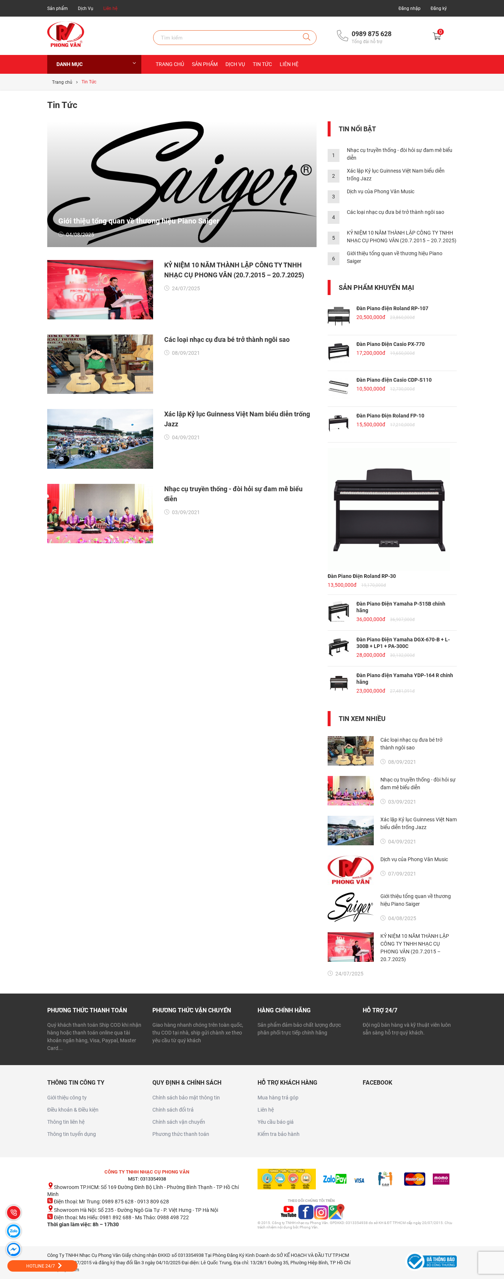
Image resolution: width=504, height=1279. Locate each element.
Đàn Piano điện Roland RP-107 (392, 308)
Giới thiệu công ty (67, 1098)
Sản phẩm (57, 8)
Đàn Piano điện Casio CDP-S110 (394, 380)
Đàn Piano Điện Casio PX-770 (390, 344)
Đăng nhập (409, 8)
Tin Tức (262, 64)
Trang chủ (170, 64)
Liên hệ (110, 8)
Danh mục (69, 64)
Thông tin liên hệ (65, 1122)
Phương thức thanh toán (180, 1134)
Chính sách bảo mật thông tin (186, 1098)
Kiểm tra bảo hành (279, 1134)
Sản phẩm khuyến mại (376, 287)
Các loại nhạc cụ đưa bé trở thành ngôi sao (227, 339)
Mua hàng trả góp (278, 1098)
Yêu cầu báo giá (276, 1122)
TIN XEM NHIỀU (362, 718)
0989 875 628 (371, 34)
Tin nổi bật (357, 129)
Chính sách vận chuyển (178, 1122)
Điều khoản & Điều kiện (73, 1110)
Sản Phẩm (205, 64)
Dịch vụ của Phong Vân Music (380, 191)
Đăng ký (439, 8)
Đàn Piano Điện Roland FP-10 (390, 416)
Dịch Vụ (85, 8)
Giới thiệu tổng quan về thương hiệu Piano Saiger (138, 220)
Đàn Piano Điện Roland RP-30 (362, 576)
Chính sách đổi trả (173, 1110)
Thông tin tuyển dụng (71, 1134)
